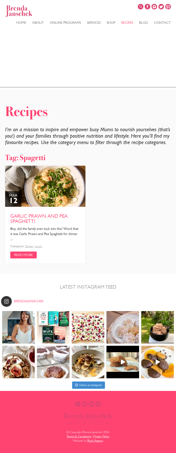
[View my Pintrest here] (168, 6)
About (38, 23)
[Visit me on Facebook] (147, 6)
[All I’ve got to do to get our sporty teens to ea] (122, 362)
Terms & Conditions (79, 436)
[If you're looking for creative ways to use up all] (122, 327)
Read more (23, 255)
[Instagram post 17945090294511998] (18, 362)
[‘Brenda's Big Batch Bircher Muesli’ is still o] (88, 362)
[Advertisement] (88, 57)
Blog (143, 23)
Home (21, 23)
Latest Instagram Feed (88, 287)
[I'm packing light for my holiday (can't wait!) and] (53, 327)
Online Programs (65, 23)
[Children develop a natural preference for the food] (53, 362)
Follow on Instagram (90, 385)
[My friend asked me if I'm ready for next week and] (88, 327)
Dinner (29, 246)
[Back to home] (19, 11)
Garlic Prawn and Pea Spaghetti (39, 218)
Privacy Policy (101, 436)
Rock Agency (95, 440)
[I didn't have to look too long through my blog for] (157, 362)
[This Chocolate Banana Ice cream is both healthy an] (157, 327)
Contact (162, 23)
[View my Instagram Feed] (154, 6)
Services (94, 23)
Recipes (127, 23)
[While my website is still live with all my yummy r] (18, 327)
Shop (111, 23)
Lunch (38, 246)
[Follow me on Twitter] (161, 6)
